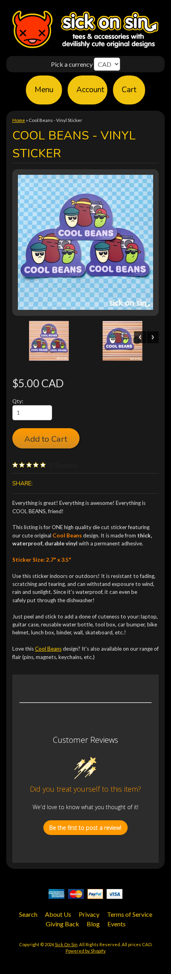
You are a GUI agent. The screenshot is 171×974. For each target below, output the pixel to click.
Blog (93, 924)
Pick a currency (72, 64)
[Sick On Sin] (85, 48)
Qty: (17, 401)
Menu (44, 90)
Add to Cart (45, 438)
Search (28, 914)
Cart (129, 90)
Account (90, 90)
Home (18, 120)
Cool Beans (48, 648)
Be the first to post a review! (85, 827)
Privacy (89, 914)
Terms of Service (129, 914)
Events (116, 924)
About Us (58, 914)
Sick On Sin (66, 944)
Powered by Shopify (86, 950)
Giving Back (62, 924)
